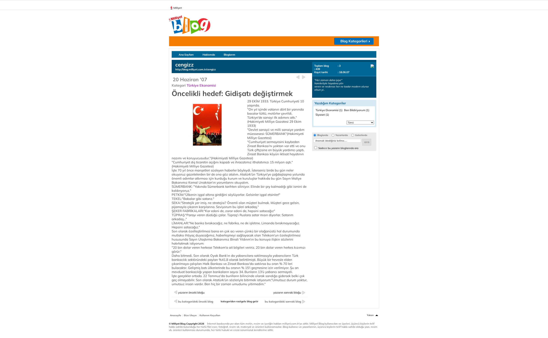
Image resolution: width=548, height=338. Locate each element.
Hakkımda (209, 54)
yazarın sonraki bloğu (287, 292)
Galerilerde (361, 135)
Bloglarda (322, 135)
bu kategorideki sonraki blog (283, 301)
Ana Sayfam (186, 54)
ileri (303, 77)
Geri (298, 77)
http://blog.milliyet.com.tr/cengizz (195, 69)
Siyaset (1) (322, 114)
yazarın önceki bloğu (191, 292)
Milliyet (177, 7)
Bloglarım (229, 54)
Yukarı (370, 315)
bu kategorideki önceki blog (195, 301)
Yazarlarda (341, 135)
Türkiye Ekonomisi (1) (329, 110)
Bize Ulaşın (190, 315)
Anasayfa (175, 315)
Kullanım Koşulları (210, 315)
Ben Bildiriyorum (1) (356, 110)
